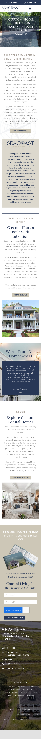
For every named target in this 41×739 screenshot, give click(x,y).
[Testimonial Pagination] (19, 392)
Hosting (14, 719)
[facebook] (6, 2)
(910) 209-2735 (30, 2)
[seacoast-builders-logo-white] (15, 628)
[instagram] (10, 2)
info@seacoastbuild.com (18, 668)
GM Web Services (24, 719)
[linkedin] (15, 2)
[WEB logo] (11, 7)
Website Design (6, 719)
